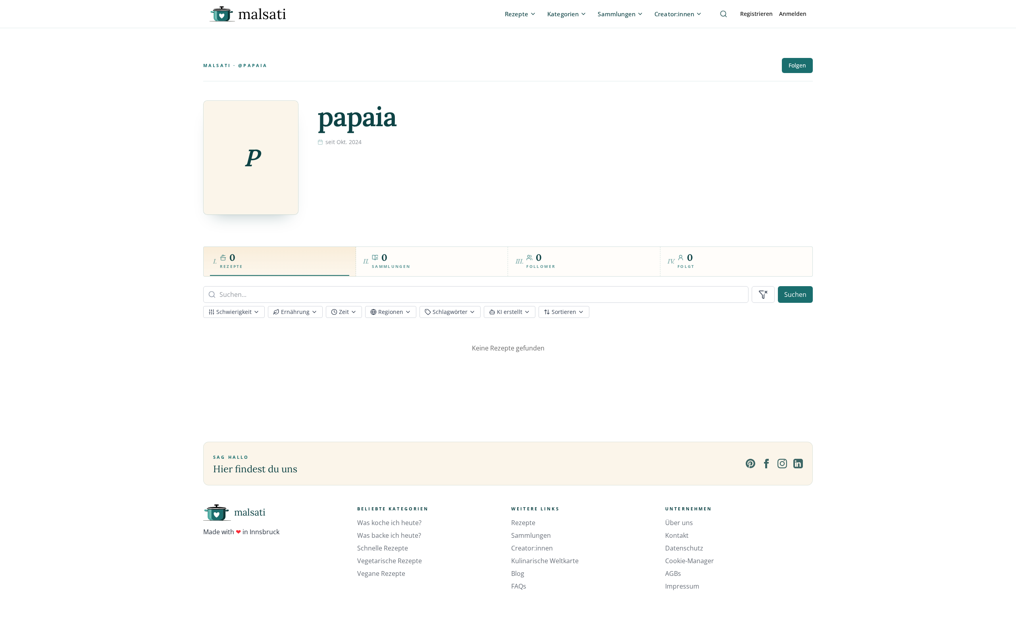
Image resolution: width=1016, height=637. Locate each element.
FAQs (518, 586)
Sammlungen (531, 535)
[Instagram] (782, 463)
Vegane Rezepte (381, 573)
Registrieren (756, 13)
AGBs (673, 573)
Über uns (679, 522)
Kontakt (677, 535)
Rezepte (523, 522)
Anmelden (792, 13)
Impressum (682, 586)
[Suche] (723, 14)
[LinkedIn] (798, 463)
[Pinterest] (750, 463)
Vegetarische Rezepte (389, 560)
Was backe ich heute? (389, 535)
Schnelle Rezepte (382, 548)
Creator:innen (532, 548)
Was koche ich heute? (389, 522)
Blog (517, 573)
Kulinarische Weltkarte (545, 560)
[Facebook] (766, 463)
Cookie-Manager (689, 560)
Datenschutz (684, 548)
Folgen (797, 65)
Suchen (795, 294)
